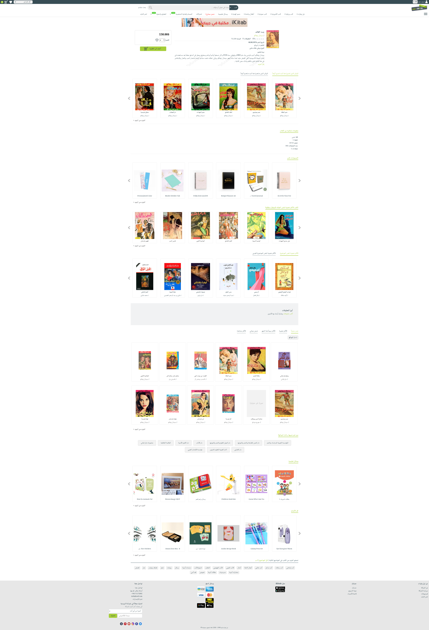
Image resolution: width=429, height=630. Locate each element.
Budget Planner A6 (228, 196)
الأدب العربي (230, 567)
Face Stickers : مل (144, 549)
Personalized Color (144, 196)
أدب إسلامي (290, 567)
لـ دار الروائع (293, 337)
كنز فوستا (228, 419)
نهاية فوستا (144, 419)
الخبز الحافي (144, 292)
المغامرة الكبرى (145, 376)
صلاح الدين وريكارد (256, 419)
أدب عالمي (258, 567)
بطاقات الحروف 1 (284, 499)
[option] (284, 98)
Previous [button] (299, 98)
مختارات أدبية (233, 572)
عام (144, 567)
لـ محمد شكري (145, 295)
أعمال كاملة (248, 567)
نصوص (202, 572)
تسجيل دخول (421, 2)
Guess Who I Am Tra (256, 499)
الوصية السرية (256, 241)
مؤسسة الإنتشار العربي (195, 449)
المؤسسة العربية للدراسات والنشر (277, 442)
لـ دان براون (200, 295)
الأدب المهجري (218, 567)
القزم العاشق (228, 241)
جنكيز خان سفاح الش (172, 376)
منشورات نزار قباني (147, 442)
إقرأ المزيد (261, 64)
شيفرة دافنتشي (200, 292)
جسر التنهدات (201, 112)
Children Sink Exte (228, 499)
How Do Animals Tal (144, 499)
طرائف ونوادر (153, 567)
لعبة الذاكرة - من (200, 549)
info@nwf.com (136, 596)
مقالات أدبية (212, 572)
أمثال (239, 567)
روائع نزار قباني (284, 376)
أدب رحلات (279, 567)
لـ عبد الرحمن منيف (228, 295)
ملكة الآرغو (256, 376)
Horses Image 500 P (172, 499)
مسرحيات (222, 572)
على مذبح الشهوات (284, 241)
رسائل (177, 567)
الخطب (207, 567)
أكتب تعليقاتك (288, 313)
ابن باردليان (200, 419)
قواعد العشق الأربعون (284, 292)
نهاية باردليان (173, 419)
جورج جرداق (256, 422)
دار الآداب (199, 442)
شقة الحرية (172, 292)
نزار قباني (283, 379)
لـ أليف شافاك (284, 295)
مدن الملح (228, 292)
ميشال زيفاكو (258, 35)
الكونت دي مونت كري (200, 376)
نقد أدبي (193, 572)
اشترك (113, 615)
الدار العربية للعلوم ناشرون (218, 449)
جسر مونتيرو (256, 112)
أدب (256, 560)
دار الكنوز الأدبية (183, 442)
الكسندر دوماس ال (200, 379)
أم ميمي (256, 292)
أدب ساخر (269, 567)
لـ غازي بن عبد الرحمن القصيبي (172, 295)
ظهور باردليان (145, 241)
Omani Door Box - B (172, 549)
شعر (162, 567)
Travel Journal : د (256, 196)
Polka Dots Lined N (200, 196)
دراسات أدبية (186, 567)
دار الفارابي (237, 449)
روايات (169, 567)
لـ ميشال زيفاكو (284, 115)
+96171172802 (136, 593)
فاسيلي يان (172, 379)
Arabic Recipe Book (228, 549)
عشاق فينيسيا (145, 112)
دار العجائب (172, 112)
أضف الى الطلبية (155, 48)
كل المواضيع (263, 560)
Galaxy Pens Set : (256, 549)
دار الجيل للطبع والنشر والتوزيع (220, 442)
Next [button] (129, 98)
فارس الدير (172, 241)
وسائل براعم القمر (200, 499)
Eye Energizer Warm (284, 549)
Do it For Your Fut (284, 196)
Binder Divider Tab (172, 196)
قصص (137, 567)
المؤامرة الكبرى (200, 241)
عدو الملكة (284, 112)
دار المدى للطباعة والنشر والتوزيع (248, 442)
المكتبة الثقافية (166, 442)
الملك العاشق (228, 112)
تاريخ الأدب (198, 567)
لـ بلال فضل (256, 295)
